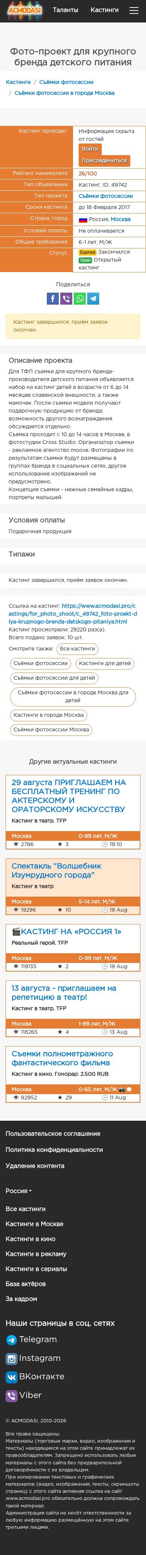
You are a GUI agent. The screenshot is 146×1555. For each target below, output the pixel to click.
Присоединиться (104, 160)
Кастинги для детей (105, 663)
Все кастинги (77, 649)
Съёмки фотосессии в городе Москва (65, 93)
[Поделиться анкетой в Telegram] (93, 299)
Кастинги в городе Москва (48, 715)
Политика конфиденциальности (54, 1150)
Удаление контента (35, 1166)
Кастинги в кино (30, 1239)
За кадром (21, 1299)
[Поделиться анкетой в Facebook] (53, 299)
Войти (90, 149)
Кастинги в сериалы (36, 1269)
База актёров (26, 1284)
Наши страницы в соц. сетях (60, 1323)
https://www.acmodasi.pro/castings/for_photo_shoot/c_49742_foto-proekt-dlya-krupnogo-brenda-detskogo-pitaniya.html (73, 614)
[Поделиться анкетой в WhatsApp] (80, 299)
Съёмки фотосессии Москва (51, 730)
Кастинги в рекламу (36, 1254)
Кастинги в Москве (34, 1224)
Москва (121, 219)
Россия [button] (16, 1191)
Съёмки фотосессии (66, 82)
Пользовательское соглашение (53, 1134)
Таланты (65, 10)
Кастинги (105, 10)
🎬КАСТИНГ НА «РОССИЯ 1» (66, 932)
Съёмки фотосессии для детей (54, 678)
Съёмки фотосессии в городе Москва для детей (73, 697)
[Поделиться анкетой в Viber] (66, 299)
